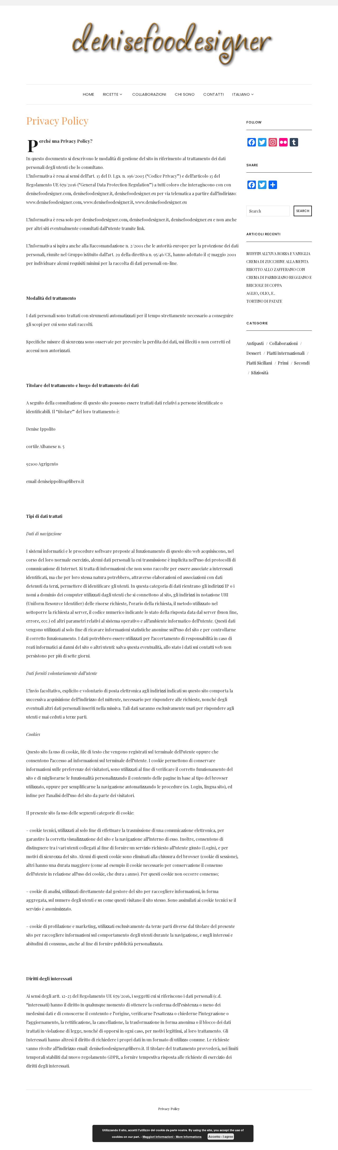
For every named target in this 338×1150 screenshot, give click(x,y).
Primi (283, 363)
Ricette (111, 94)
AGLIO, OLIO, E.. (260, 293)
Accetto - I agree (220, 1136)
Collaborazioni (149, 94)
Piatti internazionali (285, 353)
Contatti (213, 94)
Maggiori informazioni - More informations (172, 1137)
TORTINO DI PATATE (264, 301)
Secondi (301, 363)
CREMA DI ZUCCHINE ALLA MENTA (277, 261)
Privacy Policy (169, 1108)
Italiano (241, 94)
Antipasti (255, 343)
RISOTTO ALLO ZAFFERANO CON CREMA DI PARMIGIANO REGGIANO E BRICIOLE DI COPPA (279, 277)
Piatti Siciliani (259, 363)
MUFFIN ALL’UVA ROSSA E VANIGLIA (278, 253)
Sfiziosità (259, 372)
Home (88, 94)
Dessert (253, 353)
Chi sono (185, 94)
